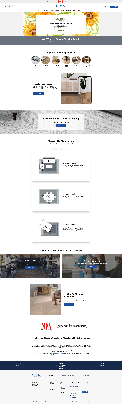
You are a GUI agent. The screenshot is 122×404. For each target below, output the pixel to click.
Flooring (39, 10)
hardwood (81, 41)
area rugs (52, 42)
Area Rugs (45, 10)
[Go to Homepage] (36, 375)
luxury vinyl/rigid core (45, 42)
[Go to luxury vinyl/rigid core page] (66, 61)
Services (57, 10)
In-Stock (51, 10)
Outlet (78, 10)
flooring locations (68, 354)
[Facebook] (70, 397)
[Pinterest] (75, 397)
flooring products (56, 353)
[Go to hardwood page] (56, 61)
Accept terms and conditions (74, 393)
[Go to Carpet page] (35, 61)
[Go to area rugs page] (76, 61)
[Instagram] (73, 397)
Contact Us (73, 10)
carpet (74, 41)
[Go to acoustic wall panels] (86, 61)
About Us (62, 10)
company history (70, 353)
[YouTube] (77, 397)
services (62, 353)
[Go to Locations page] (51, 375)
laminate (77, 41)
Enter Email (72, 390)
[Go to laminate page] (45, 61)
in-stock (59, 42)
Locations (68, 10)
